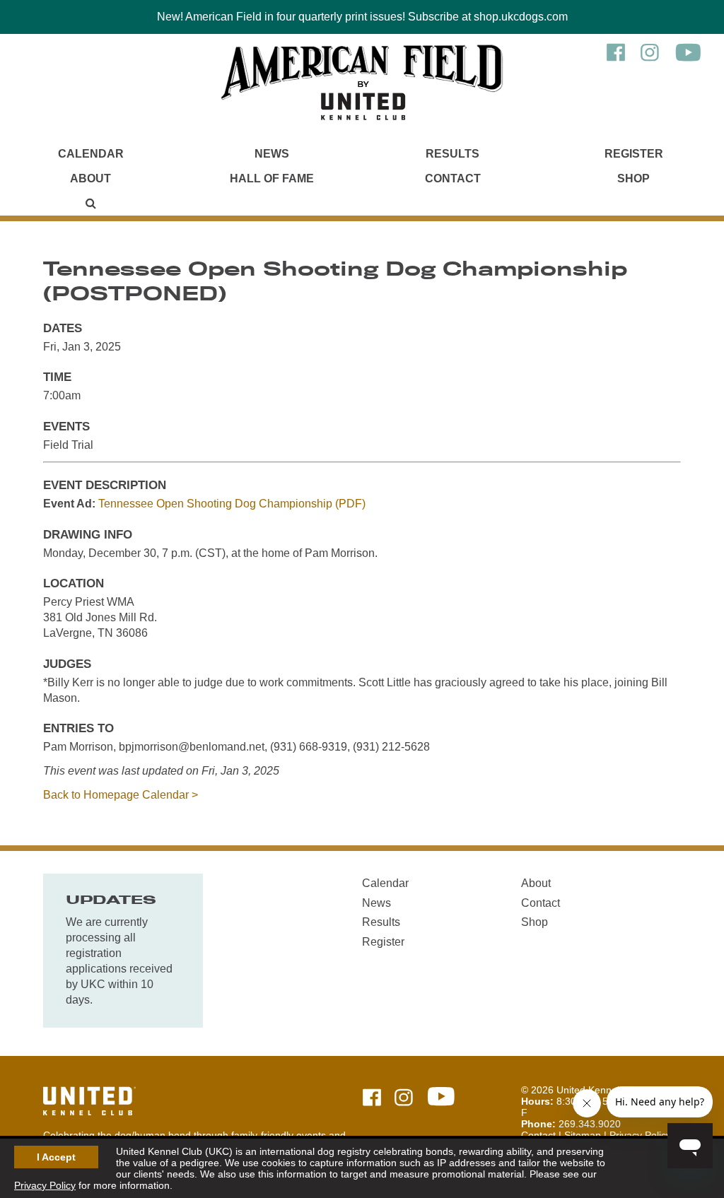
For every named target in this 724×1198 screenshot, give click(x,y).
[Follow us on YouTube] (688, 59)
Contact (453, 178)
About (90, 178)
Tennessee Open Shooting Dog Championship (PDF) (232, 504)
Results (452, 154)
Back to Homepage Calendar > (120, 795)
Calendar (91, 154)
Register (634, 154)
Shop (633, 178)
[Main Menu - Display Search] (90, 203)
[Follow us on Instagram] (650, 59)
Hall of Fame (272, 178)
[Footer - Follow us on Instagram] (404, 1098)
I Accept (56, 1157)
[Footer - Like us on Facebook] (372, 1098)
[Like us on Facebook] (616, 59)
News (272, 154)
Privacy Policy (45, 1185)
